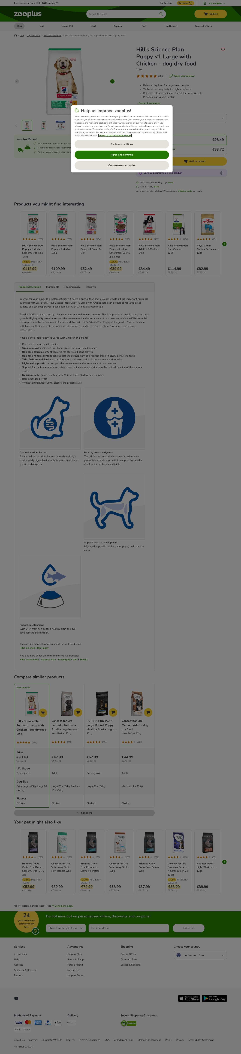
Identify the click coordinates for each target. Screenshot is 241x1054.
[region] (122, 138)
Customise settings (122, 144)
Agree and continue (122, 154)
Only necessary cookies (121, 165)
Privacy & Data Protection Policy (115, 135)
